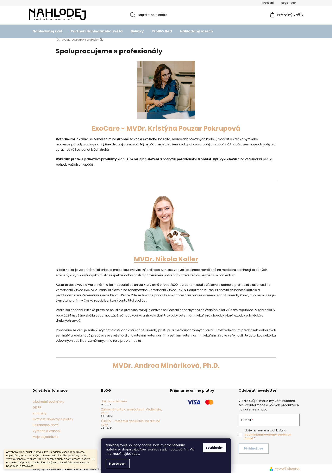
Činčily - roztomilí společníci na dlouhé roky (130, 422)
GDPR (37, 407)
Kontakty (40, 413)
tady (135, 453)
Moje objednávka (45, 437)
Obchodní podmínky (48, 401)
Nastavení (118, 463)
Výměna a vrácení (47, 431)
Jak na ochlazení (114, 401)
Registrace (288, 3)
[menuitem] (47, 31)
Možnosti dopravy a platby (53, 419)
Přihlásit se (253, 448)
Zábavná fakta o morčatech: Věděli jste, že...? (131, 411)
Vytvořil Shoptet (287, 469)
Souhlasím (214, 447)
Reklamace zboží (46, 425)
